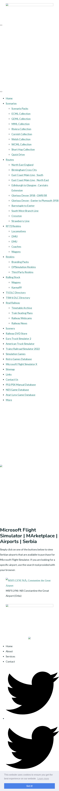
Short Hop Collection (23, 149)
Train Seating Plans (22, 313)
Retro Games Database (19, 359)
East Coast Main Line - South (27, 175)
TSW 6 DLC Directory (18, 297)
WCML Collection (21, 144)
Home (9, 98)
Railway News (19, 323)
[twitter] (32, 718)
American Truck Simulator (20, 343)
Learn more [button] (43, 778)
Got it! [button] (29, 786)
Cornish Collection (21, 134)
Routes (10, 159)
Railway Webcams (21, 318)
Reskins (10, 256)
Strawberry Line (20, 221)
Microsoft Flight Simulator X (21, 364)
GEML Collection (21, 118)
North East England (22, 164)
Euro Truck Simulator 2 (18, 338)
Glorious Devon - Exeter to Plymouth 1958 (34, 200)
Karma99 (16, 287)
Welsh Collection (21, 139)
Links (9, 374)
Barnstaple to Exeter (23, 205)
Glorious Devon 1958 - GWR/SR (29, 195)
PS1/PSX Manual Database (21, 384)
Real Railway (13, 302)
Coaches (16, 246)
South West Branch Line (25, 210)
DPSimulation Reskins (23, 267)
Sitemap (10, 369)
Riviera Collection (21, 129)
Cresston (16, 215)
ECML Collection (21, 113)
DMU (14, 236)
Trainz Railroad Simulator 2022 (23, 348)
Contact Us (12, 379)
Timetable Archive (21, 307)
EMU (14, 241)
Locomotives (18, 231)
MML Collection (20, 123)
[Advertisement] (29, 57)
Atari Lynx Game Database (20, 394)
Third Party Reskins (22, 272)
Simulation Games (15, 353)
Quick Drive (18, 154)
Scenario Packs (19, 108)
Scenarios (11, 103)
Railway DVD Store (16, 333)
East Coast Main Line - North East (30, 180)
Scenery (10, 328)
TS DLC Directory (16, 292)
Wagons (16, 251)
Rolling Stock (13, 277)
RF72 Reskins (13, 226)
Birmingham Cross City (24, 169)
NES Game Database (17, 389)
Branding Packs (20, 261)
